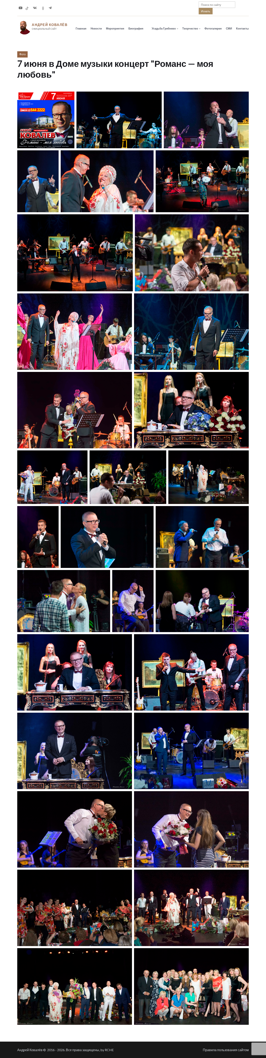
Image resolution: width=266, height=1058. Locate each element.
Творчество (190, 28)
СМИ (229, 28)
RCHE (109, 1050)
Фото (22, 54)
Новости (96, 28)
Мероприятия (115, 28)
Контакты (242, 28)
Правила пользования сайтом (226, 1050)
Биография (135, 28)
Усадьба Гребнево (164, 28)
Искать (205, 11)
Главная (81, 28)
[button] (45, 120)
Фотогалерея (213, 28)
